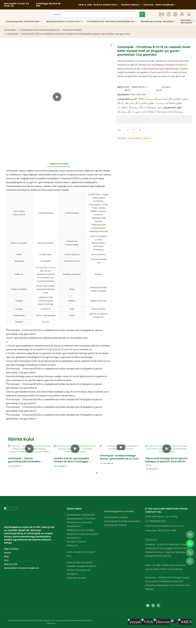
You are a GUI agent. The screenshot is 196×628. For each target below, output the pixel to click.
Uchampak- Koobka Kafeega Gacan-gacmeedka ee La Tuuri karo (119, 457)
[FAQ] (169, 15)
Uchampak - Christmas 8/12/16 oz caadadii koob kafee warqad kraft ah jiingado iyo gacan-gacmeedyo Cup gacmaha (68, 33)
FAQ (6, 560)
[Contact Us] (161, 15)
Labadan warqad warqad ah (81, 566)
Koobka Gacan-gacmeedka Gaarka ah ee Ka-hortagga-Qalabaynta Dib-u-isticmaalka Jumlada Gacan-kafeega (73, 460)
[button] (193, 21)
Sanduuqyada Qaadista (116, 517)
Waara (7, 552)
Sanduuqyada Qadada (115, 525)
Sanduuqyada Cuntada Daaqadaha (122, 521)
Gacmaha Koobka (72, 29)
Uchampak (10, 29)
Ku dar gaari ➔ (15, 466)
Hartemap (51, 623)
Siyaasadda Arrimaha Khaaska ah (21, 568)
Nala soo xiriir (11, 564)
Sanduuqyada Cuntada (119, 511)
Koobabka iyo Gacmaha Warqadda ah (39, 29)
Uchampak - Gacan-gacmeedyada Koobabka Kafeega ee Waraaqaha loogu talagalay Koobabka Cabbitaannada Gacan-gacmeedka (27, 460)
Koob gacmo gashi (76, 577)
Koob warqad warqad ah (79, 562)
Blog (6, 556)
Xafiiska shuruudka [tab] (59, 163)
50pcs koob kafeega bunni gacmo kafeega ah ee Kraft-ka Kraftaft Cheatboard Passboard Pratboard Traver (166, 460)
